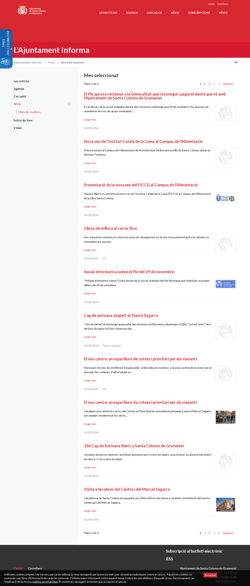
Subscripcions (23, 120)
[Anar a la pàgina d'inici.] (32, 10)
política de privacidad (45, 581)
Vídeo (18, 128)
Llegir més (90, 119)
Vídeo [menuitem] (223, 12)
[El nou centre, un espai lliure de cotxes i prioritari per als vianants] (225, 373)
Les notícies (21, 81)
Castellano (222, 3)
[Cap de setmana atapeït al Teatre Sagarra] (225, 330)
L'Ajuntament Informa (28, 62)
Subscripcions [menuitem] (199, 12)
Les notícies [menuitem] (108, 12)
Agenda (19, 88)
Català (211, 3)
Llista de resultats (29, 112)
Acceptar (210, 575)
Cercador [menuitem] (154, 12)
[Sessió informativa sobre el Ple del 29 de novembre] (225, 284)
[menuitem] (41, 81)
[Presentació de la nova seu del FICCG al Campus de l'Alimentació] (225, 197)
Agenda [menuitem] (132, 12)
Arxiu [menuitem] (175, 12)
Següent (228, 83)
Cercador (20, 96)
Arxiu (51, 62)
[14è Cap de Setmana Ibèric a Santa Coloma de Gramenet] (225, 460)
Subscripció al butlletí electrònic (194, 551)
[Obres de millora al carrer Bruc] (225, 243)
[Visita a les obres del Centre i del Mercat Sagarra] (225, 505)
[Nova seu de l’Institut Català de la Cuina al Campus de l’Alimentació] (225, 156)
